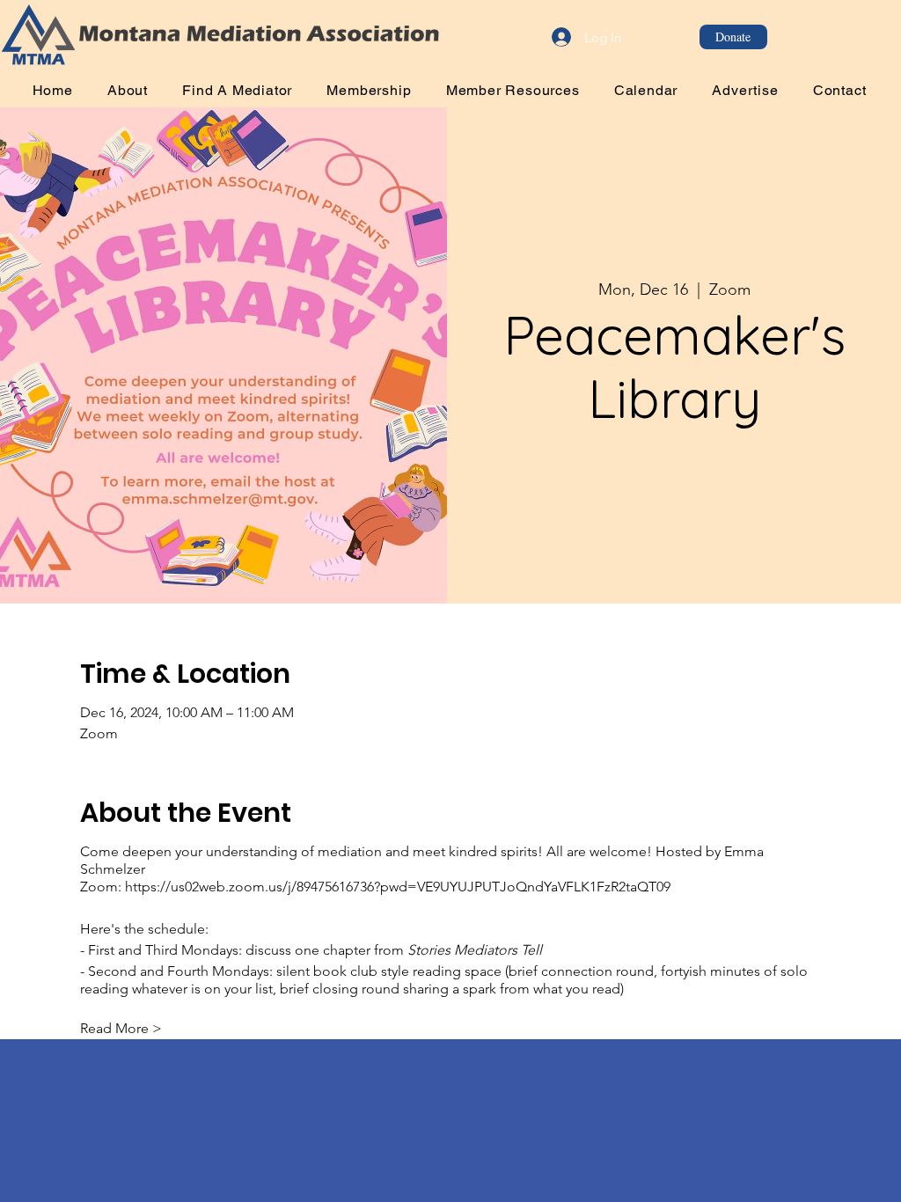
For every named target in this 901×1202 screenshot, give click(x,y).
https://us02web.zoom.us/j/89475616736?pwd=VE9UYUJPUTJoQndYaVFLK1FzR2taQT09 (397, 886)
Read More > (121, 1028)
